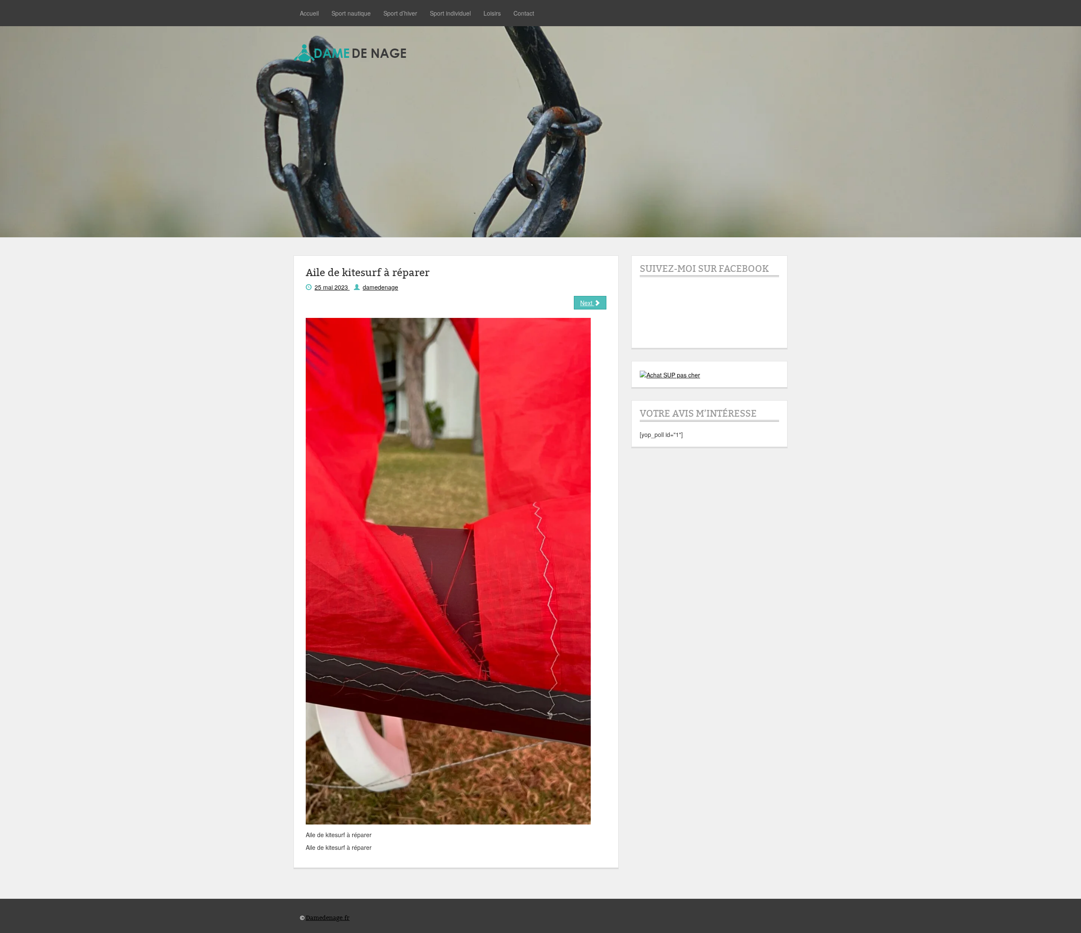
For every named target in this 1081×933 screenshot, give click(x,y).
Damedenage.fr (328, 918)
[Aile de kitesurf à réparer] (448, 570)
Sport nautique (351, 13)
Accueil (309, 13)
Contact (523, 13)
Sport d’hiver (400, 13)
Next (587, 302)
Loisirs (492, 13)
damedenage (380, 287)
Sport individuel (450, 13)
